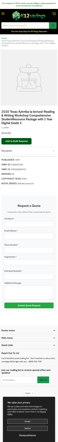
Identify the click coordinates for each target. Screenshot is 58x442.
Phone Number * (11, 245)
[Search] (53, 25)
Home (4, 38)
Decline (27, 428)
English (27, 393)
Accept (27, 421)
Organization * (10, 257)
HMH (6, 127)
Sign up (43, 379)
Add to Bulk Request (16, 141)
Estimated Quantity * (13, 271)
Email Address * (11, 230)
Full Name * (9, 218)
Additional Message (12, 283)
